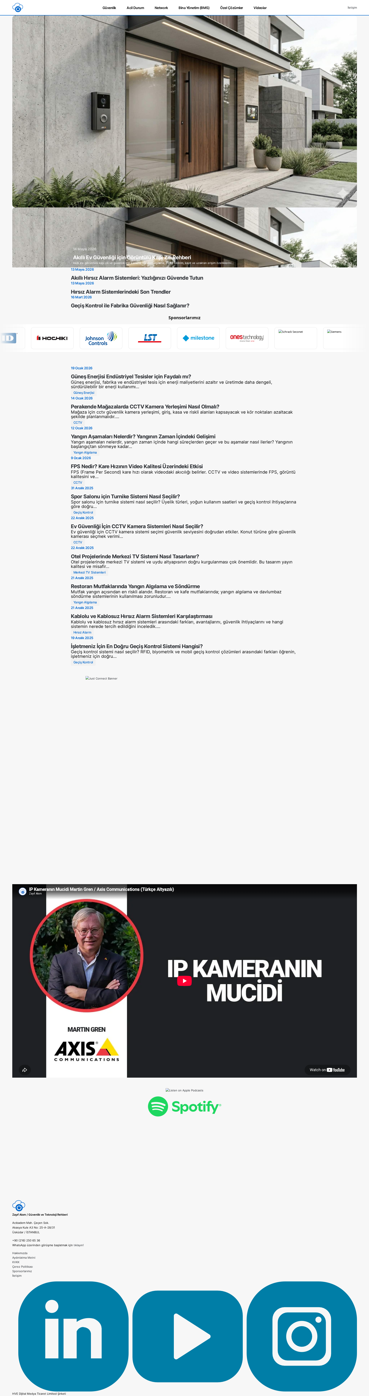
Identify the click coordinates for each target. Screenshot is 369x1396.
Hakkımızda (19, 1253)
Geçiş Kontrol (83, 512)
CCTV (77, 422)
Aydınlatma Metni (23, 1257)
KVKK (15, 1262)
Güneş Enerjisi (83, 393)
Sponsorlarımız (22, 1271)
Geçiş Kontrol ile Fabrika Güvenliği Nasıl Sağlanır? (130, 305)
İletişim (352, 7)
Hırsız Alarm (82, 632)
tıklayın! (79, 1245)
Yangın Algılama (85, 452)
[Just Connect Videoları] (184, 775)
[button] (340, 7)
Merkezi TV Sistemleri (89, 572)
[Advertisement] (184, 1169)
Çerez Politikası (22, 1266)
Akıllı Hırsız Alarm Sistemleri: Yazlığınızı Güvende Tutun (137, 278)
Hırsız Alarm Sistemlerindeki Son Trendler (121, 292)
